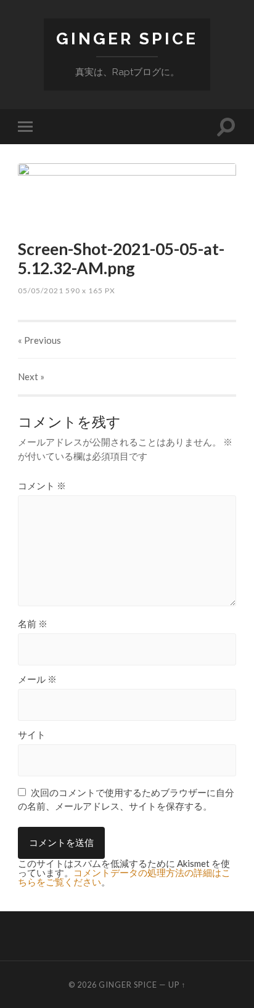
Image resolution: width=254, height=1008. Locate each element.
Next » (31, 376)
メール (37, 679)
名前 (32, 623)
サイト (32, 734)
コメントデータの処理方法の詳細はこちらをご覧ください (124, 877)
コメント (42, 485)
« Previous (39, 340)
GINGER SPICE (127, 38)
